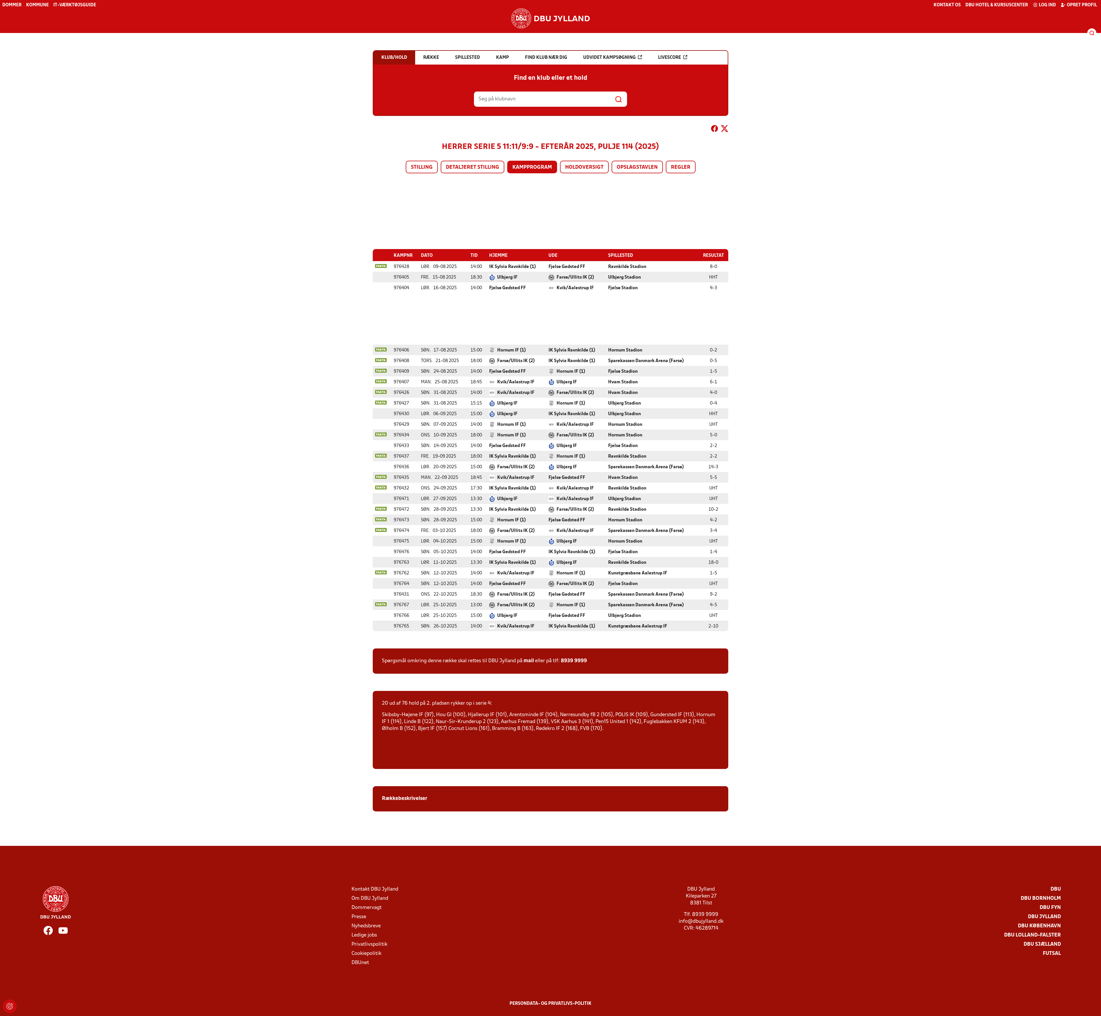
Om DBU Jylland (370, 898)
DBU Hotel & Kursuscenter (996, 5)
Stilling (422, 167)
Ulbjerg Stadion (624, 277)
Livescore (669, 58)
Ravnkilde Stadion (627, 267)
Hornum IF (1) (511, 350)
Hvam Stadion (623, 382)
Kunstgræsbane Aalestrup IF (637, 573)
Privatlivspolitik (369, 944)
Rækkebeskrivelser (405, 798)
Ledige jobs (364, 935)
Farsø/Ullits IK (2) (575, 277)
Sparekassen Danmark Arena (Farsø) (646, 361)
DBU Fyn (1050, 907)
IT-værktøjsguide (74, 5)
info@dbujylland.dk (701, 921)
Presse (359, 916)
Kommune (37, 5)
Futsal (1052, 953)
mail (529, 660)
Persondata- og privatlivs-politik (550, 1004)
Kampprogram (532, 167)
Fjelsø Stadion (623, 288)
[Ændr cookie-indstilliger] (10, 1006)
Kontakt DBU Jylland (375, 889)
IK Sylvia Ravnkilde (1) (512, 267)
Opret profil (1082, 5)
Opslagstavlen (637, 167)
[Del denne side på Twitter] (724, 129)
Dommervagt (367, 907)
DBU (1056, 889)
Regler (680, 167)
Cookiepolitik (366, 953)
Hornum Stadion (625, 350)
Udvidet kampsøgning (609, 58)
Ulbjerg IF (507, 277)
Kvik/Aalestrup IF (575, 288)
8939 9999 (574, 660)
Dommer (12, 5)
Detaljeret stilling (472, 167)
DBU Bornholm (1041, 898)
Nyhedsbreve (366, 926)
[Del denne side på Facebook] (714, 129)
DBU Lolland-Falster (1032, 935)
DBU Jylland (1044, 916)
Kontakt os (947, 5)
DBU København (1039, 926)
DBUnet (360, 962)
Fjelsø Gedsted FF (566, 267)
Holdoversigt (584, 167)
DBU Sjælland (1042, 944)
